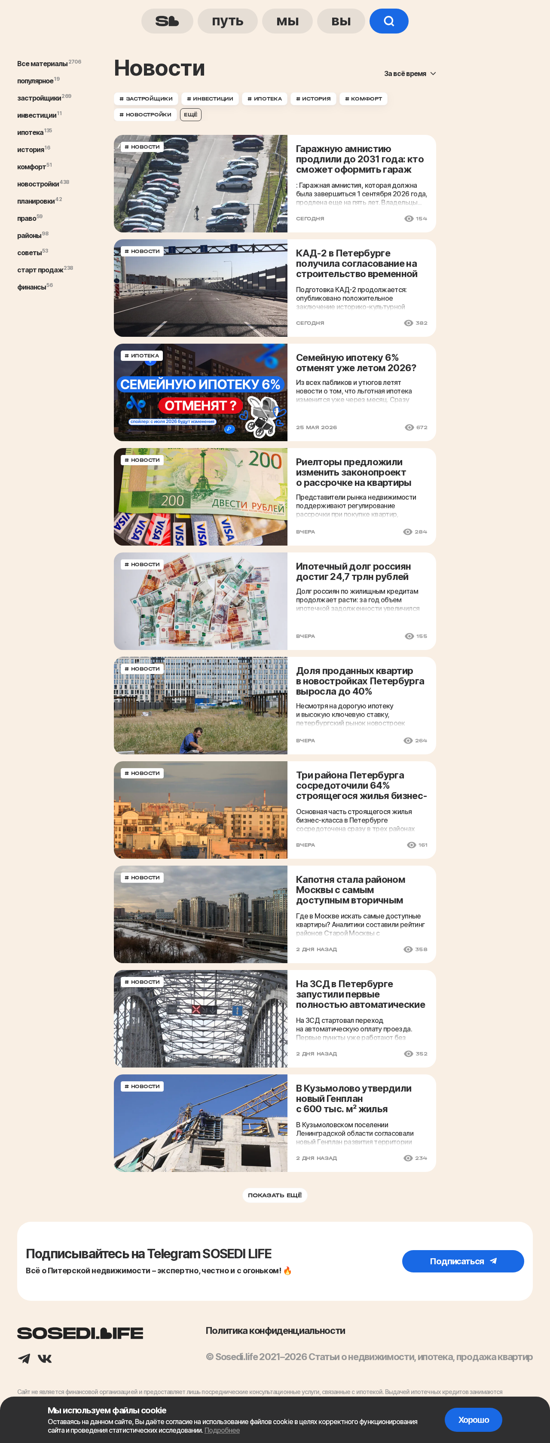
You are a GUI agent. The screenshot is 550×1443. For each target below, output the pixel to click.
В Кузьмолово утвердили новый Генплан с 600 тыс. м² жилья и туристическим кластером (361, 1099)
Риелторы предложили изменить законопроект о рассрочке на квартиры (354, 472)
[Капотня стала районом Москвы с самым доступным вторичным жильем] (200, 914)
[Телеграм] (24, 1359)
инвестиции (36, 115)
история (30, 149)
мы (287, 20)
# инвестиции (210, 99)
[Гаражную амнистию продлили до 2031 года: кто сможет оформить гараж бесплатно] (200, 183)
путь (228, 20)
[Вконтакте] (45, 1359)
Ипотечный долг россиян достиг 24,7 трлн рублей (353, 571)
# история (313, 99)
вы (341, 20)
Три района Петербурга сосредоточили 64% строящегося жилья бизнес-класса (362, 786)
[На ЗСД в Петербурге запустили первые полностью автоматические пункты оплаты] (200, 1019)
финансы (31, 287)
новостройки (38, 184)
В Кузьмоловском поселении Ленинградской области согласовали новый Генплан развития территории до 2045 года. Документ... (354, 1133)
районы (29, 235)
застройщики (39, 98)
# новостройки (145, 115)
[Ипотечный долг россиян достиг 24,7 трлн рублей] (200, 601)
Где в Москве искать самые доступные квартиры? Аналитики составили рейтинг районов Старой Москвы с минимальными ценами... (360, 924)
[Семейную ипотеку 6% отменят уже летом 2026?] (200, 392)
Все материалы (42, 63)
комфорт (31, 166)
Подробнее (222, 1430)
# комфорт (363, 99)
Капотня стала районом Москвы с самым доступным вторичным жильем (350, 890)
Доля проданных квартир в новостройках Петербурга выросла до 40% (360, 680)
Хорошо (473, 1420)
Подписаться (458, 1261)
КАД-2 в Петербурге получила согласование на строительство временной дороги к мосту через (357, 264)
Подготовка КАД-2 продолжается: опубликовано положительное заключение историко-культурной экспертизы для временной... (351, 298)
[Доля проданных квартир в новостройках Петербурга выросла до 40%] (200, 705)
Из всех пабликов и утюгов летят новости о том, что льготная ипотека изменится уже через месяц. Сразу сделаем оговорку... (354, 391)
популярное (35, 80)
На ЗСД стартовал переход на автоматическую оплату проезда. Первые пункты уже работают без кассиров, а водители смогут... (354, 1029)
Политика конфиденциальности (275, 1330)
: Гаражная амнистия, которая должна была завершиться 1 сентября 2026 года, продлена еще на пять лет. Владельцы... (362, 194)
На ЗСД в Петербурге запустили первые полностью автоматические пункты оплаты (360, 995)
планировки (36, 201)
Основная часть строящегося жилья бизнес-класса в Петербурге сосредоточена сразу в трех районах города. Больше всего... (355, 820)
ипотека (30, 132)
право (26, 218)
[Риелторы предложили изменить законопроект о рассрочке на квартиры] (200, 497)
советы (29, 252)
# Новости (142, 147)
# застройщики (146, 99)
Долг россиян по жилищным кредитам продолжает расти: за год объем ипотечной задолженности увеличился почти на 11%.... (357, 600)
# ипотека (265, 99)
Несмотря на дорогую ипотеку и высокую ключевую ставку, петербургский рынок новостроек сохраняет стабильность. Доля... (350, 714)
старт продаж (40, 269)
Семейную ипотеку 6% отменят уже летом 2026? (356, 362)
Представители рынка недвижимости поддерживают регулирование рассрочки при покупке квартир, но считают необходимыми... (356, 506)
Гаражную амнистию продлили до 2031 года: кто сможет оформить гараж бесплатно (360, 159)
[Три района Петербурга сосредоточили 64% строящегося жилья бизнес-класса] (200, 810)
